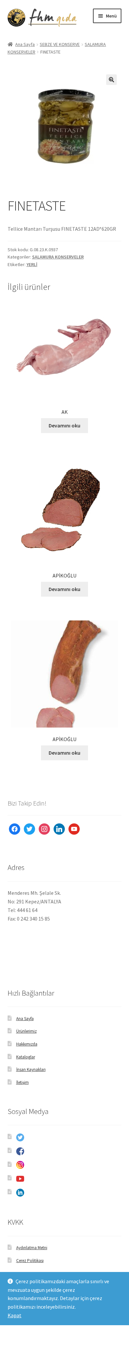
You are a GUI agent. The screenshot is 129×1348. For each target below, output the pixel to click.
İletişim (22, 1082)
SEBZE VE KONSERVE (60, 44)
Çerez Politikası (30, 1260)
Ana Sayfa (25, 44)
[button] (111, 79)
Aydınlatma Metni (31, 1247)
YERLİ (31, 264)
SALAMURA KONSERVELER (58, 257)
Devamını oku (64, 425)
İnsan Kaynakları (31, 1069)
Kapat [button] (15, 1315)
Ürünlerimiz (26, 1031)
